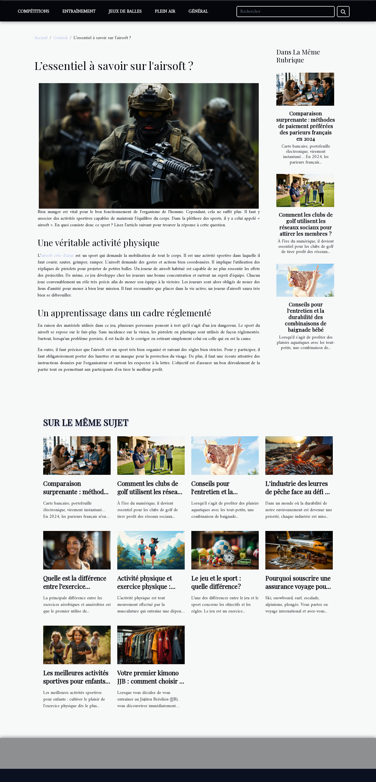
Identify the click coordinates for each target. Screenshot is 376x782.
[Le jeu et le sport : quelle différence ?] (225, 550)
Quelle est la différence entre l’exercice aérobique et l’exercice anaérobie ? (74, 590)
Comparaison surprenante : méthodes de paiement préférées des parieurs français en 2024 (305, 126)
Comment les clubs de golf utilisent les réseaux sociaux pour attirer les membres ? (306, 224)
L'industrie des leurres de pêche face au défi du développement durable (298, 491)
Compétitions (33, 11)
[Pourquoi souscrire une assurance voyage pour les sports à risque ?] (299, 550)
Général (198, 11)
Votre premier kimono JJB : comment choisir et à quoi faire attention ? (151, 680)
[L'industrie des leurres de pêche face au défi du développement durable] (299, 455)
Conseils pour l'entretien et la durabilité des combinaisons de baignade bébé (305, 317)
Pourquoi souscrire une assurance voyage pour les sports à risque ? (298, 586)
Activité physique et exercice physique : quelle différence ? (144, 586)
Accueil (40, 38)
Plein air (165, 11)
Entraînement (79, 11)
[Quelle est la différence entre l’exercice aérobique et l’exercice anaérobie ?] (77, 550)
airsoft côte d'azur (57, 256)
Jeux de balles (125, 11)
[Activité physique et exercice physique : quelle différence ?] (151, 550)
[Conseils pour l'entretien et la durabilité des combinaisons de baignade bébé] (305, 280)
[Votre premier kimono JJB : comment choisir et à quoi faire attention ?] (151, 645)
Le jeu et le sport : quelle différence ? (216, 582)
